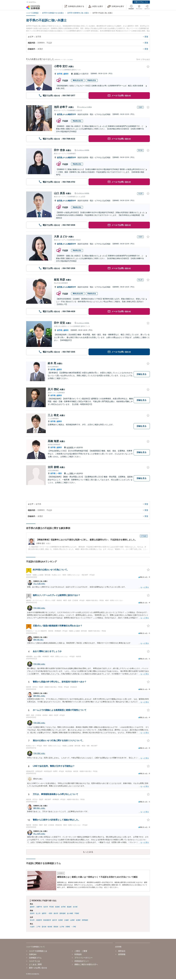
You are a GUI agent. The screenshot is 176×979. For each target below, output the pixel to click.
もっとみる (88, 852)
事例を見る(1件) (78, 80)
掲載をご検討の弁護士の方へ (86, 964)
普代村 (44, 927)
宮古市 (32, 920)
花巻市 (32, 913)
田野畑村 (85, 920)
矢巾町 (75, 907)
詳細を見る (141, 374)
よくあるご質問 (35, 964)
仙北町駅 (70, 447)
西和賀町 (63, 913)
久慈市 (32, 927)
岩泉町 (78, 920)
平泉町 (76, 913)
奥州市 (56, 913)
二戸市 (38, 927)
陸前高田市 (47, 920)
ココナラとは (34, 961)
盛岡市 (66, 74)
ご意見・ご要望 (80, 951)
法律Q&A (32, 954)
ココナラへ (32, 2)
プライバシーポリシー (83, 958)
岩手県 (59, 74)
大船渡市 (39, 920)
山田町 (72, 920)
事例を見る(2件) (78, 293)
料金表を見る (91, 80)
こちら (70, 59)
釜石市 (54, 920)
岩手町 (63, 907)
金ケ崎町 (70, 913)
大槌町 (66, 920)
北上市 (38, 913)
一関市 (59, 473)
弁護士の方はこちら (141, 2)
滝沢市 (45, 907)
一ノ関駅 (70, 473)
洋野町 (67, 927)
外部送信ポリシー (81, 961)
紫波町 (69, 907)
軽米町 (50, 927)
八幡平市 (39, 907)
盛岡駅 (76, 74)
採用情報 (121, 954)
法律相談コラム (35, 958)
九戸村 (62, 927)
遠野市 (44, 913)
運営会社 (121, 951)
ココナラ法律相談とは (38, 951)
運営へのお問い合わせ (38, 968)
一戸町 (73, 927)
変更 (146, 37)
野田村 (56, 927)
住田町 (60, 920)
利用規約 (78, 954)
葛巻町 (57, 907)
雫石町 (51, 907)
